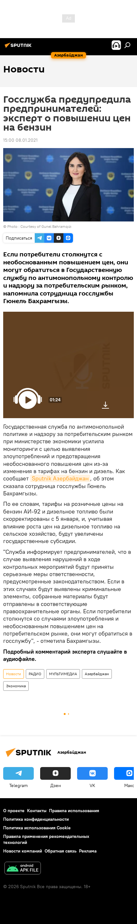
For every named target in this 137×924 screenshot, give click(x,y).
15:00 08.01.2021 (20, 140)
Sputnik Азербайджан (60, 478)
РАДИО (35, 673)
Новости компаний (22, 851)
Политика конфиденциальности (36, 819)
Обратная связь (60, 851)
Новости (13, 673)
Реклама (88, 851)
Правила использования (74, 810)
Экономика (16, 685)
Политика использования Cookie (37, 828)
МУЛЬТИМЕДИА (63, 673)
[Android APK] (22, 869)
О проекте (14, 810)
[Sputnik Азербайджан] (19, 48)
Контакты (37, 810)
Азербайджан (97, 673)
